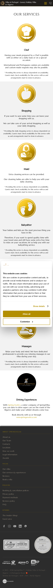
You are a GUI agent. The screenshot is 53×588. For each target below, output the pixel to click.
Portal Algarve (35, 576)
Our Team (7, 440)
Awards (6, 458)
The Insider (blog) (10, 515)
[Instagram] (9, 526)
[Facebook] (4, 526)
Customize (25, 321)
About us (6, 437)
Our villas (6, 469)
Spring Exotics (14, 405)
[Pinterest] (25, 526)
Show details (39, 306)
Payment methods (10, 497)
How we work (8, 451)
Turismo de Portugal (10, 576)
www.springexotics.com (26, 417)
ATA (26, 576)
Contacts (6, 444)
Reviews (6, 476)
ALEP (21, 576)
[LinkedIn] (20, 526)
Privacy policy (8, 494)
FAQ (4, 504)
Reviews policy (9, 501)
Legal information (10, 454)
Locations (6, 447)
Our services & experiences (14, 472)
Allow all (26, 314)
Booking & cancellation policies (16, 490)
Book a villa (7, 479)
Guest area (7, 519)
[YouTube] (14, 526)
